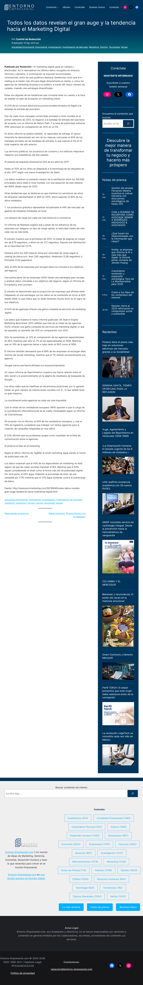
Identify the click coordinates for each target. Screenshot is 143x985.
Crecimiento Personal (87, 826)
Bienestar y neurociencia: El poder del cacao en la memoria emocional (117, 597)
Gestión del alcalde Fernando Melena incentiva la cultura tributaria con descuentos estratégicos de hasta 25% (122, 196)
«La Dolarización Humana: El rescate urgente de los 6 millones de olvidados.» (117, 449)
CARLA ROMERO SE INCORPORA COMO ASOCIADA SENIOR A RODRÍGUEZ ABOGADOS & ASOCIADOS (122, 219)
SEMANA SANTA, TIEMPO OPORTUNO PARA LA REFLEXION (117, 388)
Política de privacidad (23, 973)
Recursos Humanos (111, 879)
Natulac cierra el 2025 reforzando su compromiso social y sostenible (122, 310)
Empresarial (41, 47)
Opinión (104, 47)
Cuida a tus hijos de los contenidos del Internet (122, 295)
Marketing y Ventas (25, 503)
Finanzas (127, 844)
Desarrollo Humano (84, 835)
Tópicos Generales (87, 896)
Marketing (94, 47)
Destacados (118, 835)
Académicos (78, 818)
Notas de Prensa (73, 870)
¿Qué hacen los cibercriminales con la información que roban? (122, 237)
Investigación (54, 47)
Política (80, 879)
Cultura (119, 826)
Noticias (103, 870)
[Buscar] (128, 123)
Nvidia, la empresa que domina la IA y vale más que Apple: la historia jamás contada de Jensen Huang (121, 256)
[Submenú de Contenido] (57, 7)
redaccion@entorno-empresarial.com (71, 969)
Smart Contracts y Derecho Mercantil (117, 656)
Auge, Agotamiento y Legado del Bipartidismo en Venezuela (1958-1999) (117, 432)
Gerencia (83, 852)
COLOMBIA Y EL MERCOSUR (111, 583)
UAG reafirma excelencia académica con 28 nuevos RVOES (117, 485)
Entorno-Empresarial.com (19, 852)
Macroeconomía (85, 861)
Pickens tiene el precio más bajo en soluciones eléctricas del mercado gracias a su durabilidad (117, 347)
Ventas (124, 47)
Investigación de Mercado (75, 47)
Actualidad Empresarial (23, 47)
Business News (128, 907)
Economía (71, 844)
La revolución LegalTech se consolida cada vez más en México (117, 736)
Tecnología (114, 47)
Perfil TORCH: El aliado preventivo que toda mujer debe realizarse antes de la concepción (117, 692)
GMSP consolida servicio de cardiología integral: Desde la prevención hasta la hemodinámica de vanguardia (118, 529)
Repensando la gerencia (16, 513)
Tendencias (113, 887)
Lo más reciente (71, 907)
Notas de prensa (99, 907)
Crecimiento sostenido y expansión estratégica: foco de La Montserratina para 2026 (122, 277)
